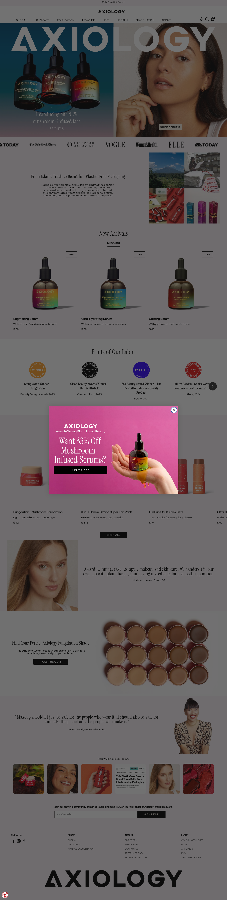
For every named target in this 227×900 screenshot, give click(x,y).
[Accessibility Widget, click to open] (5, 895)
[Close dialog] (174, 410)
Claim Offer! (80, 470)
